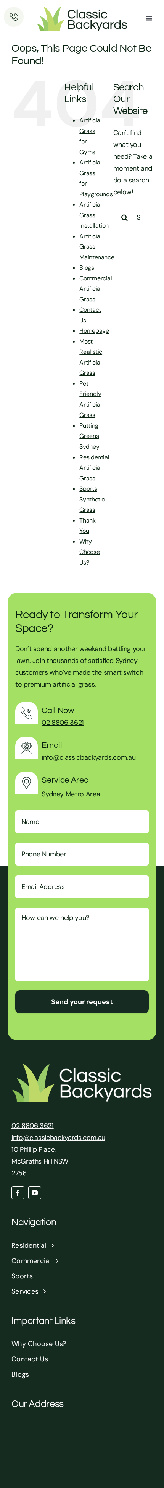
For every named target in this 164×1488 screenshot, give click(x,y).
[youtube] (34, 1192)
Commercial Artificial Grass (95, 288)
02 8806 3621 (63, 722)
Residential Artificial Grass (94, 467)
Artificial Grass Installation (94, 215)
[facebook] (17, 1192)
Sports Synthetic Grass (92, 499)
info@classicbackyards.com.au (88, 757)
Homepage (94, 331)
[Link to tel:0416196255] (14, 17)
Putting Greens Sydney (89, 436)
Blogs (86, 268)
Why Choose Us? (89, 552)
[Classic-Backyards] (81, 9)
